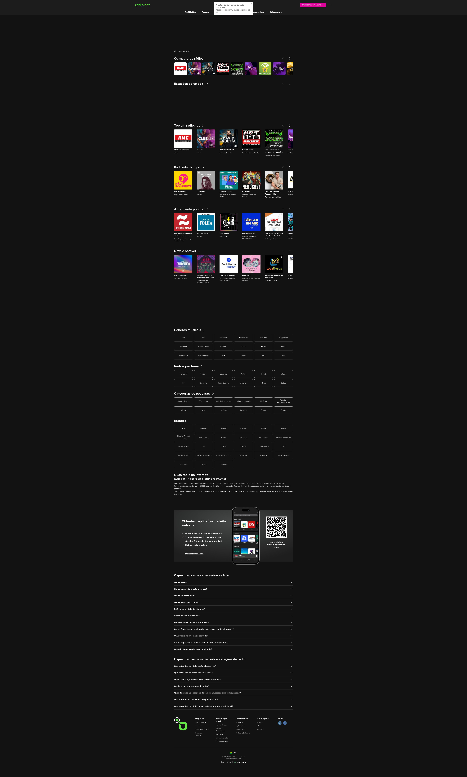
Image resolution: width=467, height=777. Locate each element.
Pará (203, 446)
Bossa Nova (243, 338)
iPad (258, 726)
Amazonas (243, 428)
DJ (183, 383)
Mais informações (194, 553)
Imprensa (198, 726)
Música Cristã (203, 347)
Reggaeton (283, 338)
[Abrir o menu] (330, 4)
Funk (243, 347)
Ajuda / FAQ (240, 729)
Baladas (223, 347)
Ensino (263, 410)
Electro (283, 347)
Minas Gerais (183, 446)
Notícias (263, 401)
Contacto (239, 722)
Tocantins (223, 464)
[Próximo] (290, 125)
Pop (183, 338)
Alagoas (203, 428)
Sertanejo (223, 338)
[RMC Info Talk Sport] (180, 68)
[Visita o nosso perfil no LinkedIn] (280, 723)
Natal (263, 383)
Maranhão (243, 437)
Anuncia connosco (201, 729)
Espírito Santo (203, 437)
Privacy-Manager (222, 741)
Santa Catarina (283, 455)
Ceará (283, 428)
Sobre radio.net (201, 722)
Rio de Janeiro (183, 455)
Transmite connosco (198, 734)
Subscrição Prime (243, 733)
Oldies (243, 356)
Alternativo (183, 356)
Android (260, 729)
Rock (203, 338)
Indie (284, 356)
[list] (233, 68)
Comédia (203, 383)
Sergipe (203, 464)
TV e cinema (203, 401)
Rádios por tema (276, 12)
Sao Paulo (183, 464)
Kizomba (183, 347)
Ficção (283, 410)
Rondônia (243, 455)
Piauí (284, 446)
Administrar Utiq (222, 738)
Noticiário (183, 374)
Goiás (223, 437)
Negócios (223, 410)
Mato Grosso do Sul (283, 437)
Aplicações (240, 726)
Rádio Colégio (223, 383)
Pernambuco (264, 446)
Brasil (235, 753)
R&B (223, 356)
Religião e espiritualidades (283, 401)
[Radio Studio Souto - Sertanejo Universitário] (237, 68)
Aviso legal (220, 734)
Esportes (223, 374)
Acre (183, 428)
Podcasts (205, 12)
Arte (203, 410)
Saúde (283, 383)
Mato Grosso (264, 437)
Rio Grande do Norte (203, 455)
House (263, 347)
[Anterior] (283, 125)
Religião (263, 374)
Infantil (283, 374)
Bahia (263, 428)
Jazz (263, 356)
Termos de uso (221, 725)
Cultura (203, 374)
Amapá (223, 428)
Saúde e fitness (183, 401)
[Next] (290, 57)
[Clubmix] (194, 68)
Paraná (243, 446)
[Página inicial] (175, 51)
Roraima (263, 455)
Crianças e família (244, 401)
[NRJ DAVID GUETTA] (208, 68)
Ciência (183, 410)
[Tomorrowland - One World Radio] (279, 68)
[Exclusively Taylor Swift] (265, 68)
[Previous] (283, 57)
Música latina (203, 356)
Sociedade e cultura (223, 401)
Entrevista (244, 383)
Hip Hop (263, 338)
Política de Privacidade (220, 730)
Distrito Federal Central (183, 437)
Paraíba (223, 446)
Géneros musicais (257, 12)
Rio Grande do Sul (223, 455)
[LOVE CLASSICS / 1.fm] (251, 68)
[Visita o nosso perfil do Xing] (285, 723)
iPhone (259, 722)
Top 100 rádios (190, 12)
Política (243, 374)
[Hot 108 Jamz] (222, 68)
